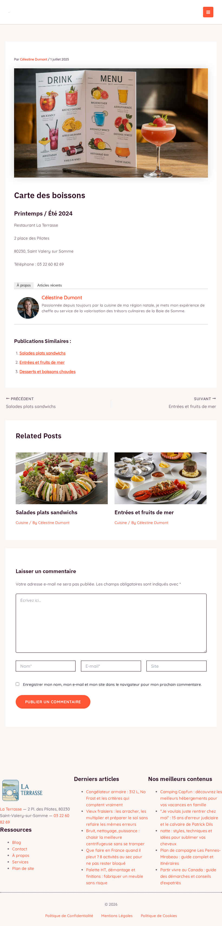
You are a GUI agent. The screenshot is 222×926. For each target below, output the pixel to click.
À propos (24, 285)
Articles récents (49, 285)
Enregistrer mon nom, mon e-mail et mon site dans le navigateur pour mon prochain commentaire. (112, 684)
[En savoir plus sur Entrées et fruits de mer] (161, 477)
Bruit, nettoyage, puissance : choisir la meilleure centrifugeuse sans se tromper (115, 837)
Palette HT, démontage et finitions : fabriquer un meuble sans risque (114, 876)
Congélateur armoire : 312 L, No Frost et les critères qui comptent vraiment (116, 798)
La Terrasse (11, 809)
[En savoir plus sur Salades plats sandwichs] (62, 477)
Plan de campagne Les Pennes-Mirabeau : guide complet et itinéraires (190, 857)
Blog (16, 842)
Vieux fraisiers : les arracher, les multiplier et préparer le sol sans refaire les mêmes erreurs (117, 818)
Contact (19, 848)
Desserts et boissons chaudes (47, 371)
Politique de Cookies (159, 915)
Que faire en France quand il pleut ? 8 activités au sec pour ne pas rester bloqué (114, 857)
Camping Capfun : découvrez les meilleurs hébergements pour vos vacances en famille (191, 798)
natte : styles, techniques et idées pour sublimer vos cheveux (186, 837)
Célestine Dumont (62, 297)
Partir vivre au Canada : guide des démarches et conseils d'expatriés (188, 876)
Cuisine (22, 522)
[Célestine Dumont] (28, 307)
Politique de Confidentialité (69, 915)
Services (20, 861)
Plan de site (23, 868)
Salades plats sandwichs (42, 353)
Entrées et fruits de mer (42, 362)
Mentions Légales (117, 915)
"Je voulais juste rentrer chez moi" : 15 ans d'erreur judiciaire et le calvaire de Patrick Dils (189, 818)
